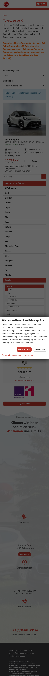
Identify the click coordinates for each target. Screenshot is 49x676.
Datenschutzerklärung (11, 355)
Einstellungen (40, 349)
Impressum (28, 355)
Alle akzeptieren (24, 349)
